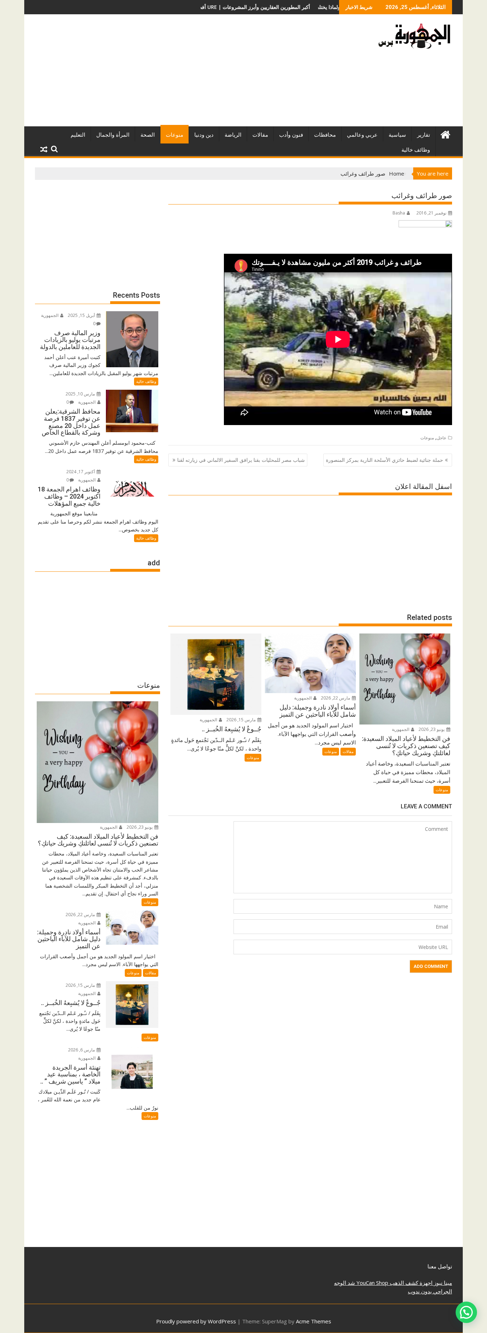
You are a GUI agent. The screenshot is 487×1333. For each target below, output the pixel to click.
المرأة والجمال (112, 135)
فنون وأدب (291, 135)
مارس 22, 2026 (336, 698)
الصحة (147, 135)
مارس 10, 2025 (81, 394)
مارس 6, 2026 (82, 1050)
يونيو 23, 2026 (432, 729)
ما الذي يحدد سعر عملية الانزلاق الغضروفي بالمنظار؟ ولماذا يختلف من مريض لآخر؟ (312, 7)
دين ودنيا (204, 135)
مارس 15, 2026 (241, 720)
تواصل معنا (439, 1266)
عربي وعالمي (362, 135)
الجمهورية (401, 729)
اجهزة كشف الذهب (410, 1282)
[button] (466, 1312)
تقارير (423, 135)
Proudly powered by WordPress (196, 1321)
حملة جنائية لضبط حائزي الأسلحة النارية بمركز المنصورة (384, 459)
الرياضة (233, 135)
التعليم (78, 135)
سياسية (397, 135)
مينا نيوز (442, 1282)
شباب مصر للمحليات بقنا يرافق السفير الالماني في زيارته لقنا (241, 459)
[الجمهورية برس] (445, 134)
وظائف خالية (415, 150)
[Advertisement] (177, 73)
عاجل (441, 438)
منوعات (174, 135)
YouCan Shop (371, 1282)
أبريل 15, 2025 (82, 315)
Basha (399, 213)
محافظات (325, 135)
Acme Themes (313, 1321)
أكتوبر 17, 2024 (81, 472)
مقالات (260, 135)
